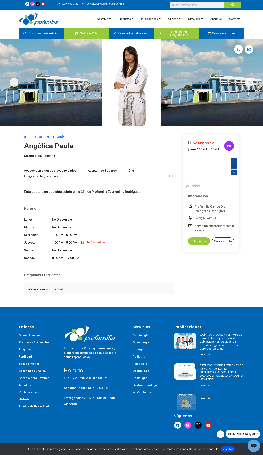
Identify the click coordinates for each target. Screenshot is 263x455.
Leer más (205, 354)
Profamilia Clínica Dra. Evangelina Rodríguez (210, 209)
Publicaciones (149, 18)
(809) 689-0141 (205, 218)
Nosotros (102, 18)
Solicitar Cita (223, 241)
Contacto (234, 18)
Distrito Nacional (36, 137)
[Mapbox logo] (192, 185)
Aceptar (228, 449)
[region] (211, 172)
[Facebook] (27, 4)
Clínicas (173, 18)
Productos (124, 18)
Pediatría (57, 137)
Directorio (194, 18)
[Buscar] (232, 5)
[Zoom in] (234, 161)
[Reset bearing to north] (234, 172)
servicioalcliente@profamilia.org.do (214, 228)
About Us (216, 18)
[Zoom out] (234, 166)
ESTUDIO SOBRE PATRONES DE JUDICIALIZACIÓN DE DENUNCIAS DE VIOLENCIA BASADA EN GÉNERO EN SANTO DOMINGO (221, 372)
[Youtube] (43, 4)
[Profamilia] (229, 146)
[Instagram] (32, 4)
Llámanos (199, 241)
